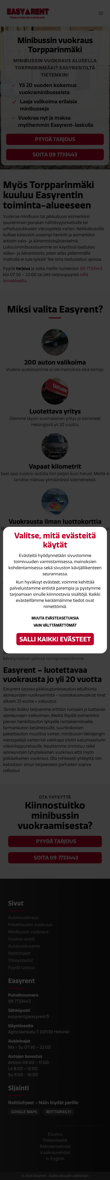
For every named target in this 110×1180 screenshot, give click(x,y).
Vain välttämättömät (55, 625)
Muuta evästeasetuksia (55, 618)
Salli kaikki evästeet (55, 639)
